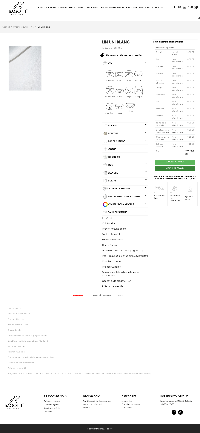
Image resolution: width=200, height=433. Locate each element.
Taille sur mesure (127, 211)
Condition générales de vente (97, 401)
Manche (127, 172)
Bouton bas (110, 96)
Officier (130, 111)
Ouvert (129, 80)
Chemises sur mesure (130, 404)
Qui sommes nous (52, 401)
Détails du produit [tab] (101, 296)
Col (127, 63)
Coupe (138, 80)
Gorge (127, 148)
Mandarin (109, 113)
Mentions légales (51, 404)
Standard (110, 80)
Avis (120, 296)
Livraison (86, 407)
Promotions (126, 407)
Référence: (107, 48)
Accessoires (126, 401)
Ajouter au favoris (175, 168)
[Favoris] (190, 8)
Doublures (127, 156)
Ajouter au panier (175, 162)
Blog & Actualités (51, 408)
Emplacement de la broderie (127, 196)
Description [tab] (77, 296)
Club (119, 96)
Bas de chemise (127, 140)
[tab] (125, 63)
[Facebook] (174, 7)
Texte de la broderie (127, 188)
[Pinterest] (111, 218)
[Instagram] (179, 7)
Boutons (127, 133)
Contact (48, 411)
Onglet (129, 96)
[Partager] (102, 218)
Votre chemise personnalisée (168, 41)
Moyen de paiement (92, 404)
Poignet (127, 180)
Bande (119, 113)
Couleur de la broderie (127, 203)
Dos (127, 164)
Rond (119, 80)
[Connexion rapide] (183, 7)
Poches (127, 125)
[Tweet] (107, 218)
